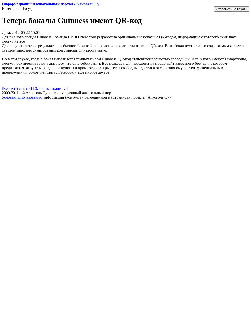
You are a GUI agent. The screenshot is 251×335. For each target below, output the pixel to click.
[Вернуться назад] (17, 88)
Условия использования (22, 97)
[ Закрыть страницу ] (50, 88)
